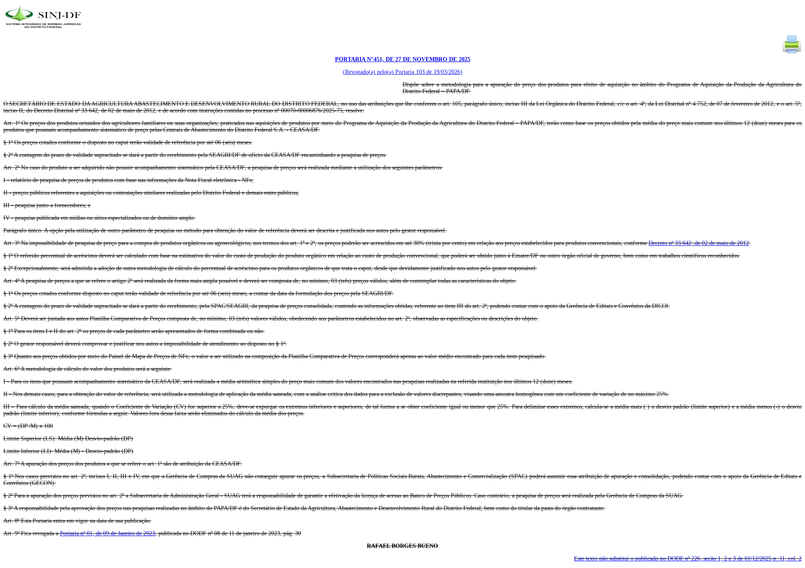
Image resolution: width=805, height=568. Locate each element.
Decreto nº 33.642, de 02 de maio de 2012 (699, 243)
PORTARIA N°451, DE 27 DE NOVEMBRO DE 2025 (402, 59)
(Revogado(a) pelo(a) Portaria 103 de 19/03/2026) (402, 72)
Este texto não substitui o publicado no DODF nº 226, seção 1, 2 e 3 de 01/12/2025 (688, 558)
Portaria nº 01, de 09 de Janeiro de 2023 (107, 533)
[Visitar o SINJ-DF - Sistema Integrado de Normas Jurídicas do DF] (44, 31)
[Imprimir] (792, 53)
